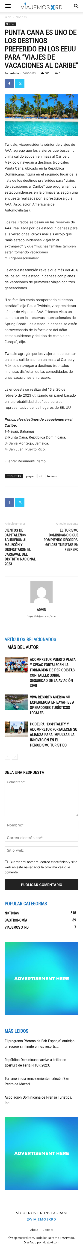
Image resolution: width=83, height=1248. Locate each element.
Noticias (21, 17)
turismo (52, 476)
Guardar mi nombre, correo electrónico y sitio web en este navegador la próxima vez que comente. (41, 867)
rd (40, 476)
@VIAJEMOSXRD (41, 1219)
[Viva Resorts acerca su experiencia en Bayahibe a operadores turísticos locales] (16, 702)
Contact (48, 1230)
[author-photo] (41, 603)
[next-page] (15, 757)
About (34, 1230)
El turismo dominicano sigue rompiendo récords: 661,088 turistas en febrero (61, 540)
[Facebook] (9, 83)
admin (14, 73)
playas (30, 476)
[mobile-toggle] (7, 6)
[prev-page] (7, 757)
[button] (76, 6)
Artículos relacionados (30, 639)
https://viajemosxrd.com (41, 616)
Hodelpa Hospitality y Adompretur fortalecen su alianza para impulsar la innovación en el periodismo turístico (53, 734)
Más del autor (23, 647)
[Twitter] (19, 83)
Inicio (8, 17)
